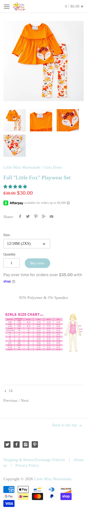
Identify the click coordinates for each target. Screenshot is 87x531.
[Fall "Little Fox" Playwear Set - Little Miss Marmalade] (43, 61)
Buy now (37, 263)
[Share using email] (51, 216)
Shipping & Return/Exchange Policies (34, 459)
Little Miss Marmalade (21, 167)
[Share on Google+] (43, 216)
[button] (15, 186)
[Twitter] (7, 444)
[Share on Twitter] (28, 216)
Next (25, 400)
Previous (10, 400)
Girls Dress (53, 167)
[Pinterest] (35, 444)
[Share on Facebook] (20, 216)
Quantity (9, 254)
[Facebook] (16, 444)
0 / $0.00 (73, 6)
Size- (6, 235)
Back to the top (65, 425)
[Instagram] (26, 444)
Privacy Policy (27, 465)
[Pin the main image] (35, 216)
